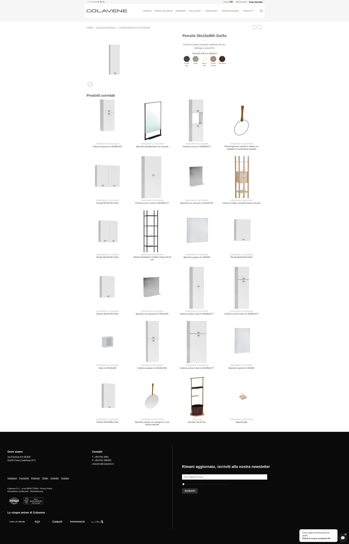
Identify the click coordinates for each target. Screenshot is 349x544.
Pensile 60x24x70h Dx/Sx (107, 257)
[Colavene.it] (107, 10)
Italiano (226, 2)
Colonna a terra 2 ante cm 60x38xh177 (197, 368)
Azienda (147, 11)
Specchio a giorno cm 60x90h (241, 368)
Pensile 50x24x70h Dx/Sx (241, 257)
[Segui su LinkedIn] (101, 2)
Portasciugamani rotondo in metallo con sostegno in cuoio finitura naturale (241, 147)
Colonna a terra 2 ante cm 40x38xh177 (241, 314)
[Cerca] (261, 11)
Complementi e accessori (134, 28)
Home (90, 28)
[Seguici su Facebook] (88, 2)
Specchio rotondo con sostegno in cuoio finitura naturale (152, 423)
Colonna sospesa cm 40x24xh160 (152, 368)
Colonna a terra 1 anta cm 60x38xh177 (152, 203)
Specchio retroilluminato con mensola (152, 146)
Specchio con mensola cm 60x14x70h (196, 203)
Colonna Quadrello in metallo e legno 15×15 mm (152, 258)
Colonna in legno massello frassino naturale (241, 203)
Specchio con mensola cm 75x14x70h (152, 314)
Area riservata (255, 2)
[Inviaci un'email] (96, 2)
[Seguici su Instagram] (90, 2)
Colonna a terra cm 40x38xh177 (197, 146)
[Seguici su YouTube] (103, 2)
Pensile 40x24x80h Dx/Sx (107, 422)
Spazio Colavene (164, 11)
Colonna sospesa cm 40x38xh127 (107, 146)
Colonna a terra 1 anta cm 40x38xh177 (197, 314)
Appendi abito (241, 422)
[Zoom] (90, 84)
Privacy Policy (46, 489)
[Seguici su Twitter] (93, 2)
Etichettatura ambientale (17, 491)
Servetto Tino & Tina (197, 422)
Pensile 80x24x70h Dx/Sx (107, 203)
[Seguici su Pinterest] (98, 2)
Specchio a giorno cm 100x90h (196, 257)
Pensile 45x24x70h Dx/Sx (107, 314)
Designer (181, 11)
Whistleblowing (36, 491)
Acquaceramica (106, 28)
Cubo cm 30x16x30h (107, 368)
